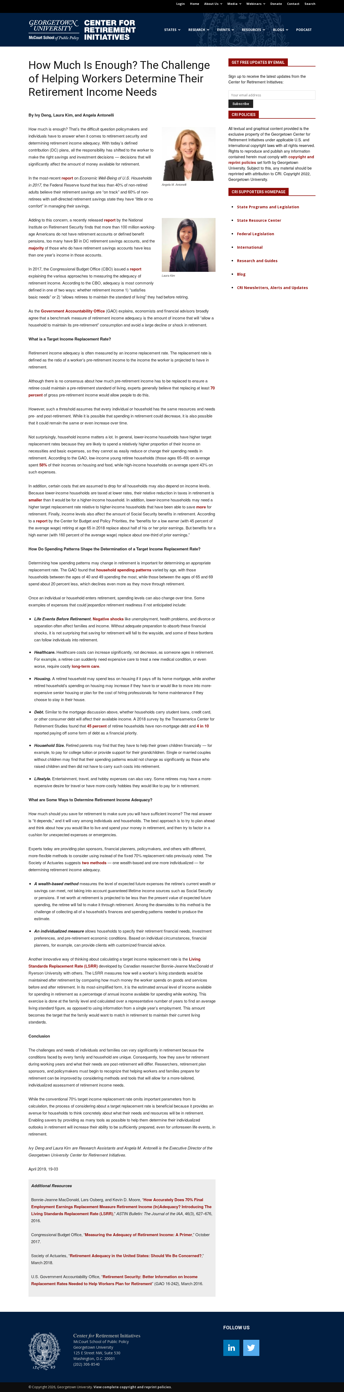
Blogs (278, 29)
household (106, 570)
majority (36, 248)
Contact (293, 4)
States (170, 29)
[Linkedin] (231, 1348)
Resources (251, 29)
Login (180, 4)
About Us (211, 4)
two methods (94, 863)
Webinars (253, 4)
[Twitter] (251, 1348)
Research (196, 29)
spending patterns (134, 570)
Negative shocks (108, 619)
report (67, 178)
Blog (241, 274)
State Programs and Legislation (268, 206)
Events (223, 29)
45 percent (97, 726)
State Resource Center (259, 220)
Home (194, 4)
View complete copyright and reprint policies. (133, 1387)
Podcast (304, 29)
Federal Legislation (255, 233)
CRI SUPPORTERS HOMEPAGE (258, 192)
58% (43, 465)
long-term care (85, 666)
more (201, 507)
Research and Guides (257, 260)
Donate (276, 4)
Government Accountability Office (73, 311)
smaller (35, 500)
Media (232, 4)
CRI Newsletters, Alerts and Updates (272, 287)
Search (310, 4)
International (250, 247)
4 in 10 (203, 726)
